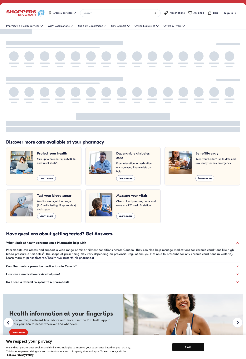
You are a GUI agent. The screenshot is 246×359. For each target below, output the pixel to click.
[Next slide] (238, 323)
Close (188, 347)
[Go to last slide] (8, 323)
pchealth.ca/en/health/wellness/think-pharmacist (60, 258)
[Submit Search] (155, 13)
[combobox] (120, 13)
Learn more (46, 178)
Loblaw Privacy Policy (20, 355)
